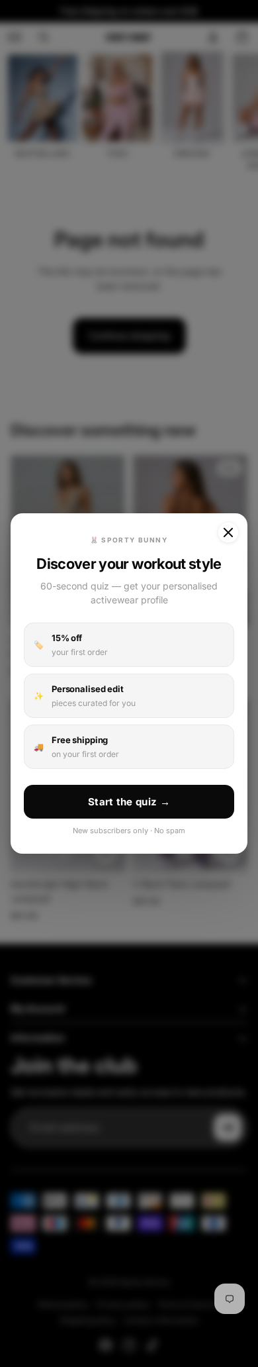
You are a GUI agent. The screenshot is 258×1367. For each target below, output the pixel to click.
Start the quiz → (129, 801)
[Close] (228, 532)
